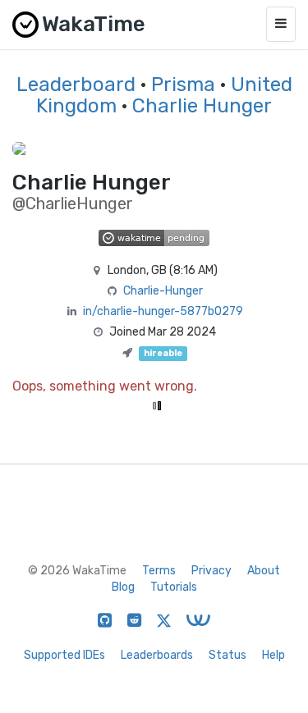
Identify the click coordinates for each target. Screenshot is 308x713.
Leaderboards (157, 655)
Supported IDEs (64, 655)
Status (227, 655)
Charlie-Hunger (163, 291)
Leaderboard (76, 84)
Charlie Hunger (202, 105)
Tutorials (173, 587)
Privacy (211, 571)
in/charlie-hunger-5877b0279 (163, 311)
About (263, 571)
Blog (123, 587)
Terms (159, 571)
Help (273, 655)
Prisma (183, 84)
